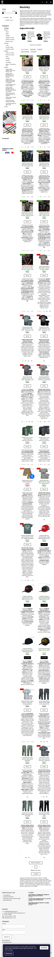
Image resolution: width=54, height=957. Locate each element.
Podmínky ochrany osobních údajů (11, 898)
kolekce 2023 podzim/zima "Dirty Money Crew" (10, 70)
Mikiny (7, 34)
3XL (47, 311)
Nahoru (36, 874)
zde (11, 950)
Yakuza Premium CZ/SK (10, 916)
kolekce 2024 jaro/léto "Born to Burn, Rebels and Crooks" (10, 75)
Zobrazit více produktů (35, 45)
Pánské (6, 30)
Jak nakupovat (6, 895)
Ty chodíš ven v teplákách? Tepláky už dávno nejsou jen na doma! (38, 895)
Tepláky (7, 35)
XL (28, 100)
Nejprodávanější (25, 51)
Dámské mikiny (9, 47)
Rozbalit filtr (9, 20)
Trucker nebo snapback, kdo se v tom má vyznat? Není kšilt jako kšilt (39, 899)
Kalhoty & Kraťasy (10, 39)
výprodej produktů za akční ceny (11, 104)
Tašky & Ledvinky (10, 53)
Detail (27, 76)
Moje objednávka (7, 900)
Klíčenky (8, 60)
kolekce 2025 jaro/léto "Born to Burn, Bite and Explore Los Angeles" (11, 89)
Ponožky (8, 58)
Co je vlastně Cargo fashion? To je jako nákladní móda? (38, 903)
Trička (7, 32)
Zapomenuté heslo (7, 942)
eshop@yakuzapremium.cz (11, 911)
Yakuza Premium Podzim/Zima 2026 (10, 101)
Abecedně (33, 51)
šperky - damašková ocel (11, 65)
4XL (50, 311)
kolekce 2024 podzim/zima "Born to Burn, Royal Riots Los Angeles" (10, 80)
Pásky (7, 56)
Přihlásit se (7, 937)
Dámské (6, 43)
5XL (29, 857)
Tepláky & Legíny (10, 49)
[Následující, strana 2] (35, 867)
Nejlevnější (32, 49)
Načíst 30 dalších (35, 863)
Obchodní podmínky (8, 897)
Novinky (6, 28)
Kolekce (6, 67)
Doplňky (6, 51)
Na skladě (8, 17)
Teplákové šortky (10, 37)
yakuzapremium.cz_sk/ (10, 918)
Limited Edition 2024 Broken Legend (11, 85)
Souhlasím (44, 948)
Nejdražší (40, 49)
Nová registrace (6, 940)
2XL (28, 147)
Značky (6, 106)
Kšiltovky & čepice (10, 55)
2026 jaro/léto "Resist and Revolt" (11, 98)
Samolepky (8, 62)
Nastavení (9, 953)
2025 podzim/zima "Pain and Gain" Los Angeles (10, 94)
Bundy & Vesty (9, 41)
